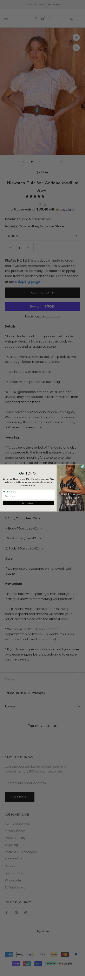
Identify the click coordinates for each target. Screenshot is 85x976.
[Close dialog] (82, 466)
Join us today (28, 503)
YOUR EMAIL (9, 492)
